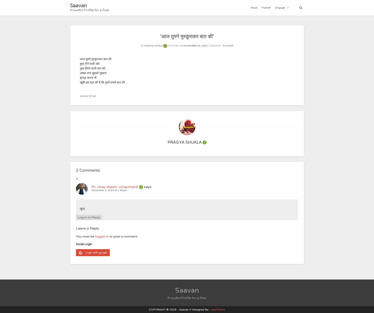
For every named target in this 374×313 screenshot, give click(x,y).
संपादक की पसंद (88, 96)
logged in (102, 236)
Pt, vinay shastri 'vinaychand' (117, 187)
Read (254, 7)
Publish (266, 7)
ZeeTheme (218, 309)
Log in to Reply (89, 217)
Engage (280, 7)
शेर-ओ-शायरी (228, 46)
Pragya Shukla (155, 46)
